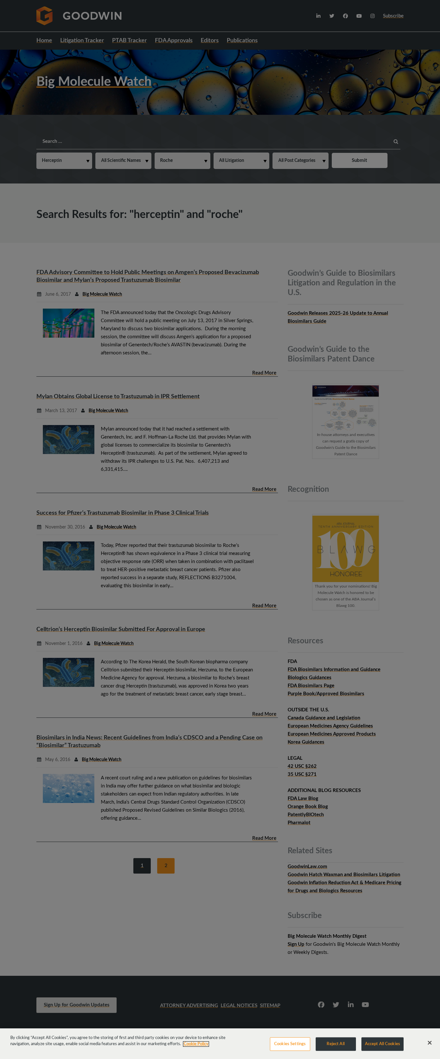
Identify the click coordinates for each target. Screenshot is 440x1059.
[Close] (430, 1043)
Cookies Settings (290, 1044)
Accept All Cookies (382, 1044)
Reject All (335, 1044)
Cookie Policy (196, 1044)
